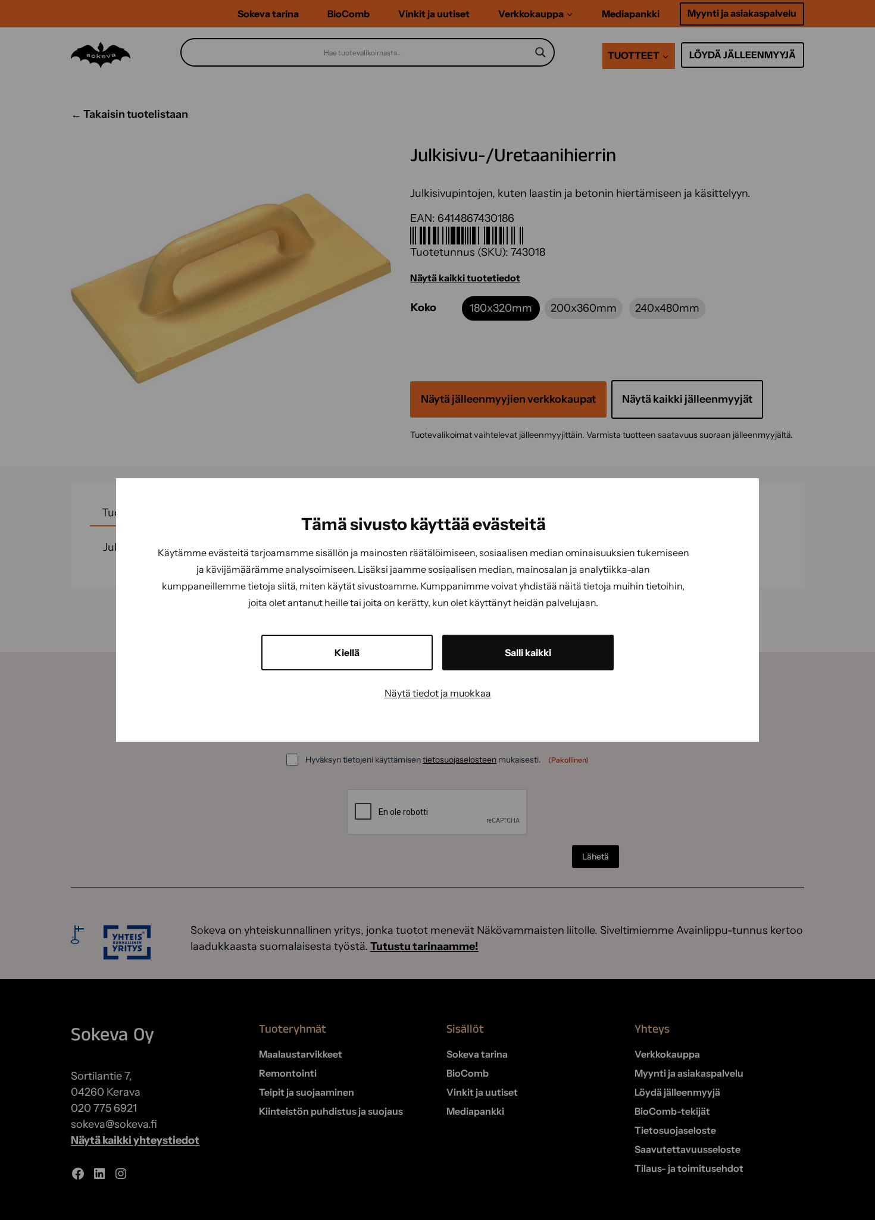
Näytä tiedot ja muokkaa (438, 693)
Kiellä (347, 652)
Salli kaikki (528, 652)
